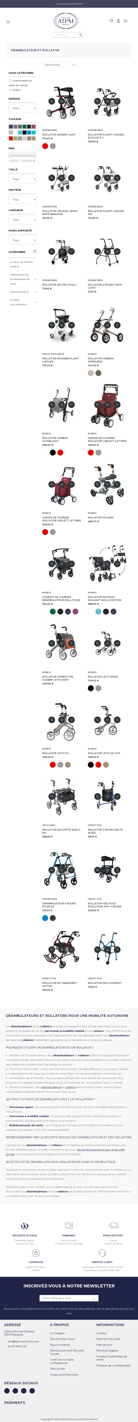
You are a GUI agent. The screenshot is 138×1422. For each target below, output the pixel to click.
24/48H (36, 1270)
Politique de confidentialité (113, 1365)
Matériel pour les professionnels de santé (19, 279)
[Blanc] (15, 132)
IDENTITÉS (95, 825)
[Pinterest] (32, 1391)
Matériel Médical (19, 291)
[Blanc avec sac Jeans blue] (15, 127)
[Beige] (34, 138)
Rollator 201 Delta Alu (59, 284)
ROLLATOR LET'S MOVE (103, 676)
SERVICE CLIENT (102, 1262)
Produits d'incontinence (18, 302)
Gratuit (113, 1240)
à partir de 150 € (113, 1243)
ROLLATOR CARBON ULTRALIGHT (55, 439)
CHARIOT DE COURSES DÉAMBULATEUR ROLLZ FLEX (61, 599)
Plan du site (57, 1368)
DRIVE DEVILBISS (53, 354)
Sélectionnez (52, 64)
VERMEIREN (49, 130)
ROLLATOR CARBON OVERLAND (101, 360)
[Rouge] (11, 138)
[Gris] (20, 138)
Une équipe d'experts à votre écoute (102, 1267)
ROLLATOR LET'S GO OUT (104, 753)
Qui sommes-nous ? (63, 1338)
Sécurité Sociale (25, 1243)
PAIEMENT (69, 1235)
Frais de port (104, 1344)
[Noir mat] (29, 127)
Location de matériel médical (21, 264)
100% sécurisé (69, 1240)
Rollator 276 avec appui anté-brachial (60, 213)
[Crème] (24, 138)
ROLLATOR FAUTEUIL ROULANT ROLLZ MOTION (104, 599)
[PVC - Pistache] (15, 138)
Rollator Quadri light (59, 134)
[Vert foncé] (24, 127)
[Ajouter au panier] (61, 101)
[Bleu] (29, 132)
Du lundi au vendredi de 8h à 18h (102, 1270)
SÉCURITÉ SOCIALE (24, 1235)
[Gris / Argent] (53, 918)
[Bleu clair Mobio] (20, 132)
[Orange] (29, 138)
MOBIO (92, 354)
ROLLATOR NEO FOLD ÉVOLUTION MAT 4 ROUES (104, 905)
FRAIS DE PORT (113, 1235)
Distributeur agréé (24, 1240)
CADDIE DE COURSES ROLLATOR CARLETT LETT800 (61, 519)
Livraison (101, 1333)
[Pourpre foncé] (11, 127)
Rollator (17, 90)
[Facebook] (15, 1391)
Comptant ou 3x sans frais (69, 1243)
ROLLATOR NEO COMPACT (105, 983)
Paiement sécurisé (108, 1338)
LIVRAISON (36, 1262)
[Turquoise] (34, 132)
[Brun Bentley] (11, 132)
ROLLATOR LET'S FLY (55, 753)
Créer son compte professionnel (62, 1361)
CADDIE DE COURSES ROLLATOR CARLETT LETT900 (107, 439)
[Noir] (24, 132)
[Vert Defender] (20, 127)
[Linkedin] (7, 1391)
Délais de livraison (36, 1267)
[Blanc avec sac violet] (34, 127)
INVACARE (49, 825)
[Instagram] (23, 1391)
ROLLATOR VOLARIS (101, 517)
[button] (51, 101)
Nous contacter (60, 1344)
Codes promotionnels (64, 1374)
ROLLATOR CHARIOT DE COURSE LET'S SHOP (57, 678)
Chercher (81, 35)
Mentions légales (107, 1350)
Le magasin (57, 1333)
